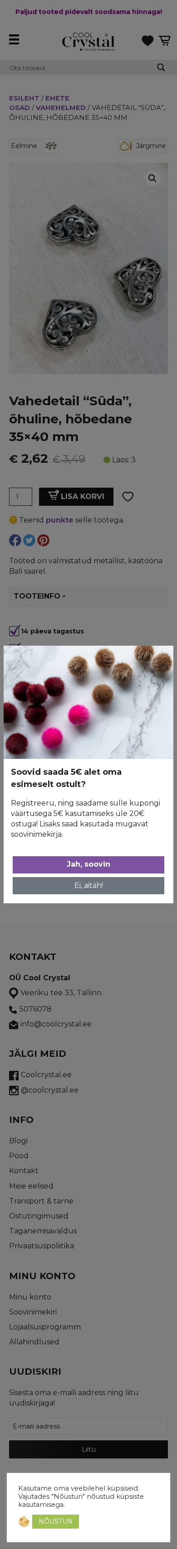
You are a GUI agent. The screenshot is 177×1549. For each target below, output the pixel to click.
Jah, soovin (88, 864)
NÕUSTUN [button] (56, 1521)
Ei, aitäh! (88, 885)
